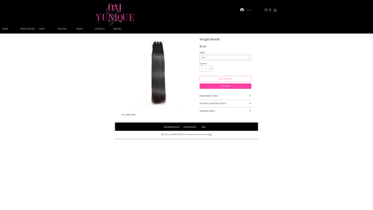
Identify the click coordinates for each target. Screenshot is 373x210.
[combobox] (225, 57)
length (203, 52)
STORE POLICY (189, 127)
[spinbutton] (206, 68)
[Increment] (211, 68)
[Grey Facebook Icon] (270, 10)
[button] (275, 9)
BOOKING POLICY (172, 127)
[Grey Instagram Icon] (266, 10)
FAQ (204, 127)
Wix (210, 134)
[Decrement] (202, 68)
